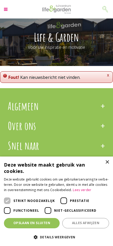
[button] (56, 237)
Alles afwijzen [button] (86, 223)
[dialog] (56, 201)
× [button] (107, 162)
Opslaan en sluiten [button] (31, 223)
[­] (6, 9)
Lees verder (82, 190)
